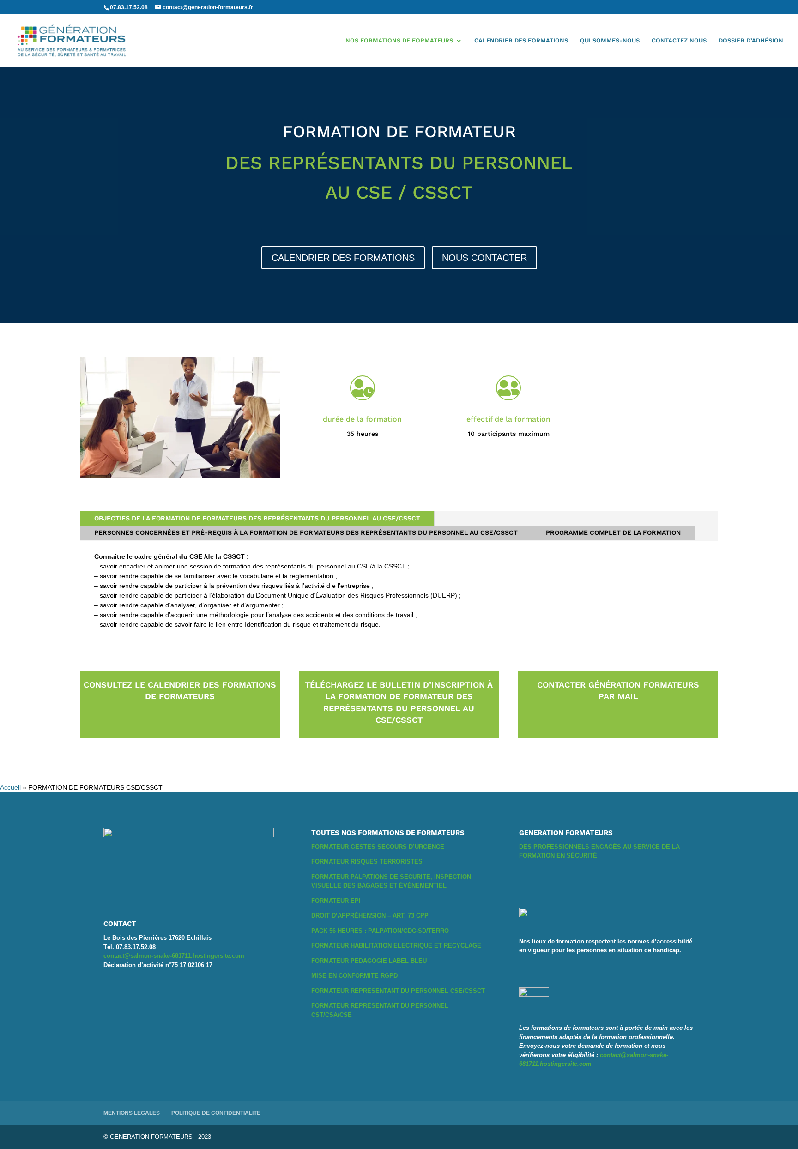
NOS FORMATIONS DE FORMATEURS (399, 40)
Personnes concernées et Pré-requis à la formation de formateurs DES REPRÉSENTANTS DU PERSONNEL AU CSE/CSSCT (306, 532)
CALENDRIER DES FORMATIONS (521, 40)
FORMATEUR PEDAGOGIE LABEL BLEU (369, 960)
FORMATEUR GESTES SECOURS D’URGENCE (377, 846)
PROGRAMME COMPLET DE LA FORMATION (613, 532)
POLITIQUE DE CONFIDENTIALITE (215, 1113)
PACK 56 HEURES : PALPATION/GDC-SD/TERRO (380, 930)
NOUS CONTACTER (484, 258)
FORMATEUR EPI (336, 900)
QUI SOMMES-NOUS (610, 40)
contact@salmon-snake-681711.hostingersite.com (173, 955)
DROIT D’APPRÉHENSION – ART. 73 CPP (370, 915)
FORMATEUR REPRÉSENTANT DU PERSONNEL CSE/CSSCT (398, 990)
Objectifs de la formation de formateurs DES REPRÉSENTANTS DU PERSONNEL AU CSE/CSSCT (257, 518)
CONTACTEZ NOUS (679, 40)
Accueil (10, 787)
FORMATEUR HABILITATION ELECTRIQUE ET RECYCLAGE (396, 945)
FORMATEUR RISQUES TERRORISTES (367, 861)
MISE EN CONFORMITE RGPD (354, 975)
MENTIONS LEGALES (131, 1113)
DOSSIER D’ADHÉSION (751, 40)
